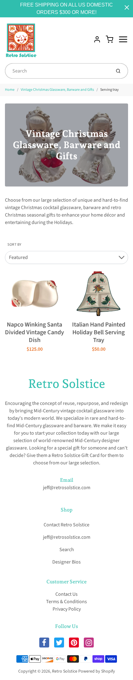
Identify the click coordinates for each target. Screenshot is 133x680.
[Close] (127, 7)
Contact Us (66, 594)
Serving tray (109, 89)
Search (66, 549)
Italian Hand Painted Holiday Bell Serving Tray (98, 332)
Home (10, 89)
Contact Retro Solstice (66, 524)
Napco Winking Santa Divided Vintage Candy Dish (34, 332)
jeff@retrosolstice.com (66, 487)
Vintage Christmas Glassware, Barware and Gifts (57, 89)
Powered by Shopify (96, 671)
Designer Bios (66, 562)
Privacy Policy (67, 609)
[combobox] (57, 71)
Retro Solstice (66, 383)
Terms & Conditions (66, 601)
